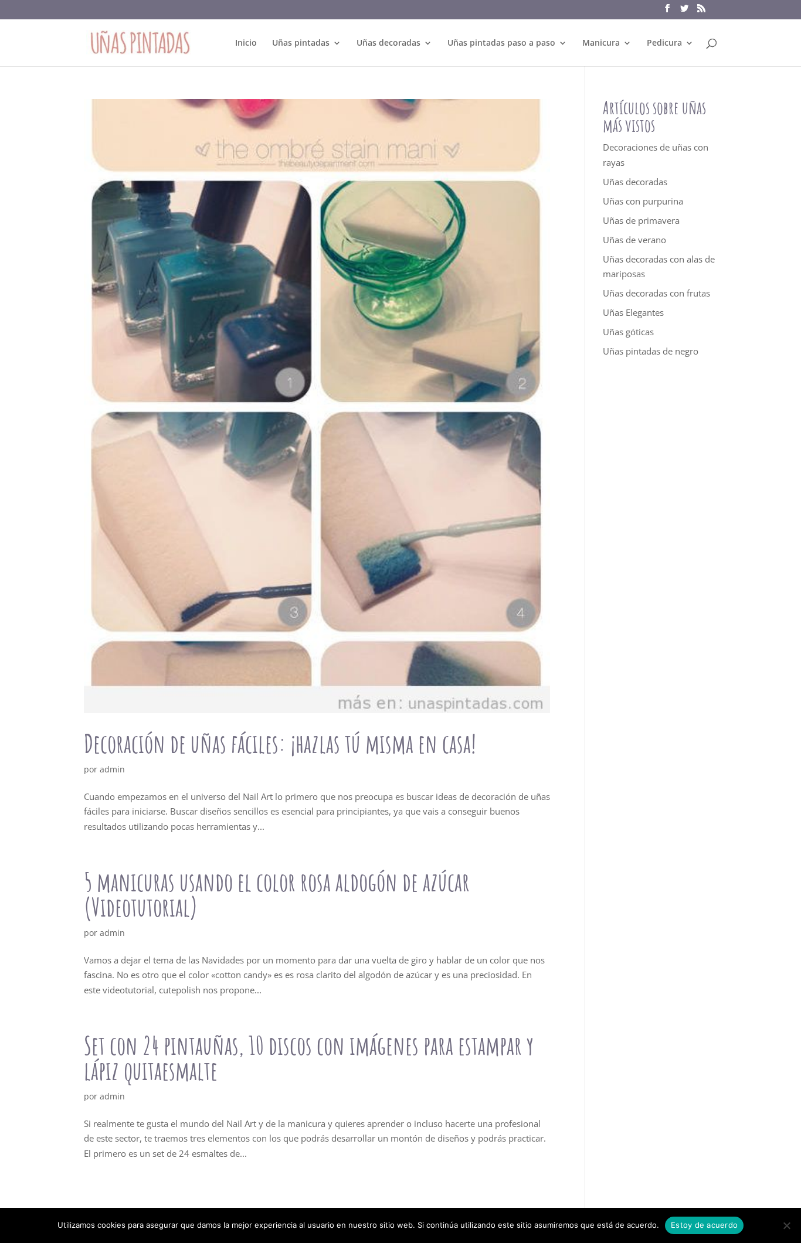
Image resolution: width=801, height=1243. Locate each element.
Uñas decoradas (388, 43)
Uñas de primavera (641, 220)
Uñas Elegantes (633, 312)
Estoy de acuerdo (704, 1225)
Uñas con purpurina (643, 201)
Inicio (246, 43)
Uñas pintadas (301, 43)
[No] (786, 1225)
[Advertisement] (660, 582)
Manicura (601, 43)
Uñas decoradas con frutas (656, 293)
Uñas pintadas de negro (650, 351)
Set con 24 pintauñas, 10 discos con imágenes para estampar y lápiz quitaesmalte (309, 1058)
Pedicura (664, 43)
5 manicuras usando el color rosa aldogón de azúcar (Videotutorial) (277, 894)
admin (112, 769)
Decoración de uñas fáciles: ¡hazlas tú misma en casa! (280, 743)
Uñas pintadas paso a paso (501, 43)
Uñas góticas (628, 332)
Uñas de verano (634, 240)
